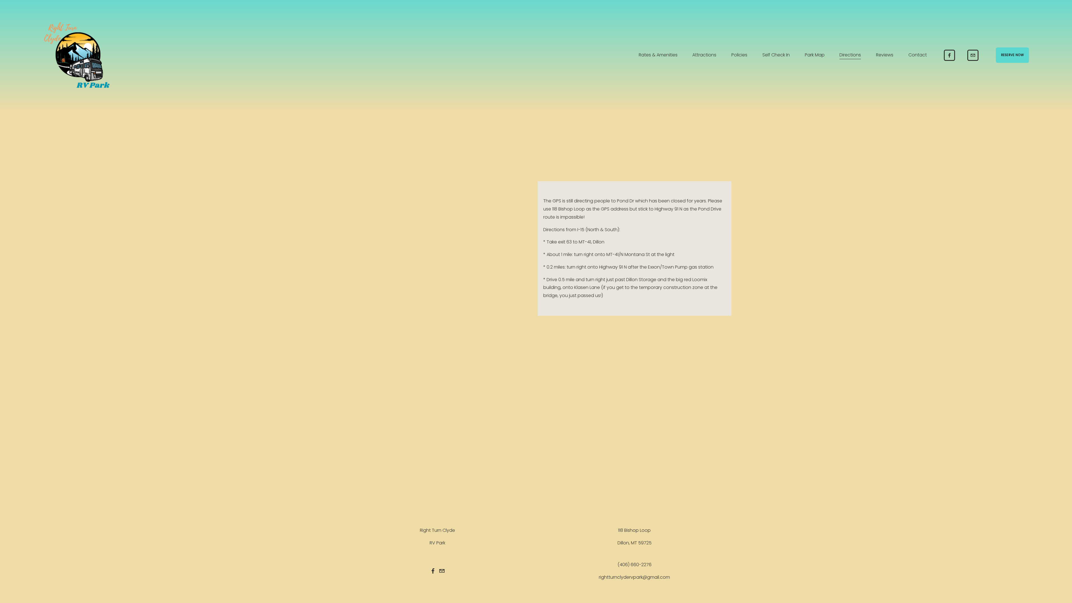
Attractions (704, 55)
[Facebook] (949, 55)
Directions (850, 55)
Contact (917, 55)
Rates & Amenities (658, 55)
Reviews (884, 55)
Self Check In (776, 55)
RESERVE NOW (1012, 55)
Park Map (815, 55)
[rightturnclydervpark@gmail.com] (972, 55)
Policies (739, 55)
